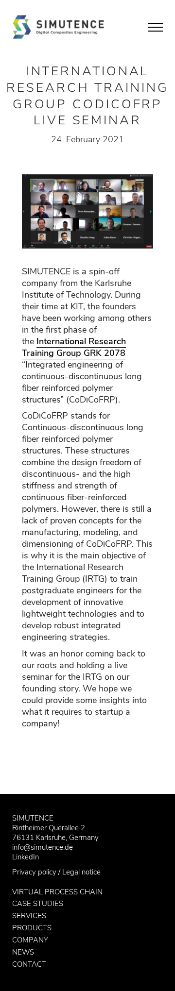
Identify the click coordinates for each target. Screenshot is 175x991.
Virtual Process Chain (57, 892)
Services (29, 916)
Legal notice (81, 872)
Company (30, 940)
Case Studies (37, 903)
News (23, 952)
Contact (29, 964)
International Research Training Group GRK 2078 (74, 347)
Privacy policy (34, 872)
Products (32, 928)
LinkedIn (25, 857)
